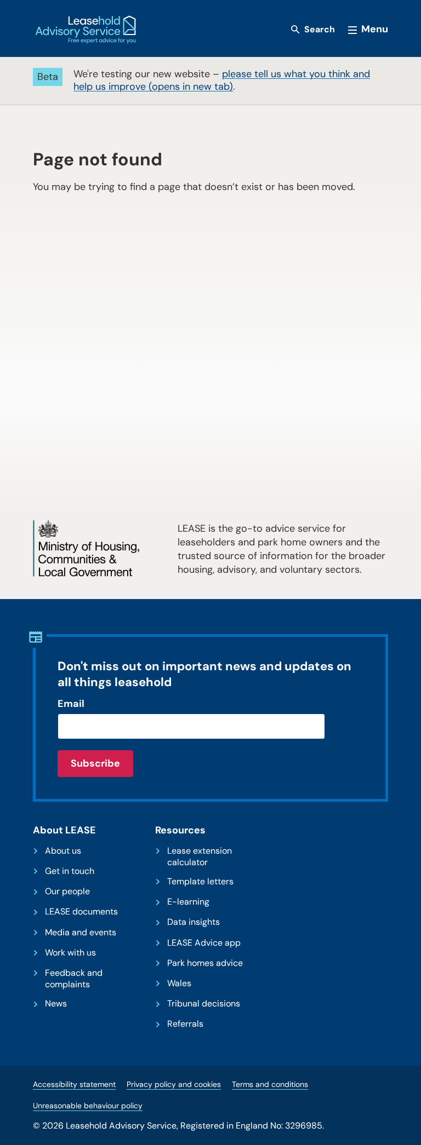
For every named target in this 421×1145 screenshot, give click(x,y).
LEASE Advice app (204, 942)
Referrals (185, 1024)
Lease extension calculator (199, 856)
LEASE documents (81, 911)
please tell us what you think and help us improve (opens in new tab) (221, 80)
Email (71, 703)
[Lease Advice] (85, 29)
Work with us (70, 952)
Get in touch (69, 871)
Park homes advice (205, 963)
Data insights (193, 922)
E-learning (188, 901)
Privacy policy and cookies (174, 1084)
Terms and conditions (270, 1084)
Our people (67, 891)
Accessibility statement (74, 1084)
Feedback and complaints (74, 979)
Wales (179, 983)
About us (63, 850)
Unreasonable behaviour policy (88, 1106)
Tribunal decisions (203, 1003)
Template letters (200, 881)
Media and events (80, 932)
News (56, 1003)
